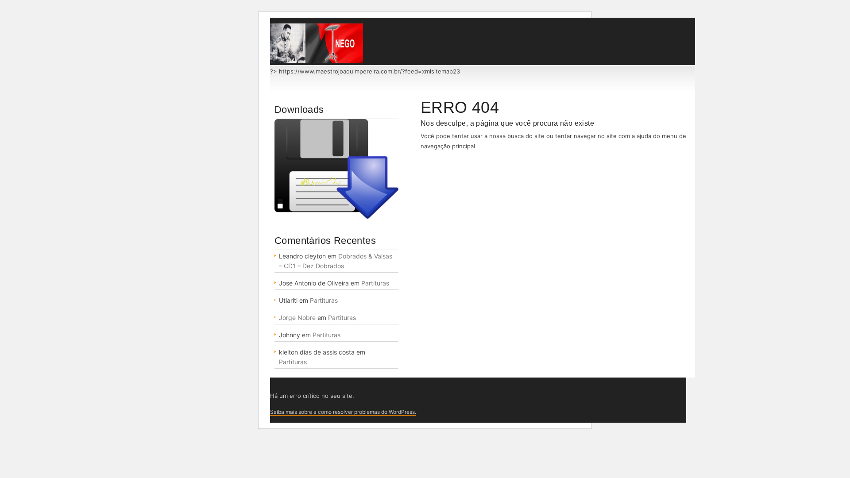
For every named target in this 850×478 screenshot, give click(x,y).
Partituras (375, 283)
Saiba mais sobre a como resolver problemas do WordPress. (343, 412)
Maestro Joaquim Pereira (316, 43)
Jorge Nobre (297, 317)
